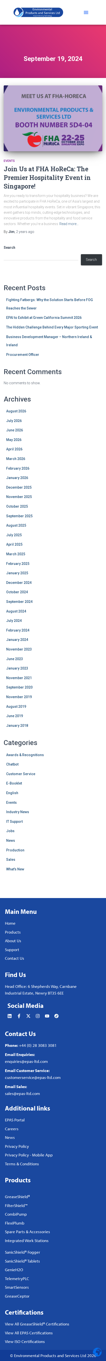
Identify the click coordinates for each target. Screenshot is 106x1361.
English (12, 793)
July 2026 (14, 421)
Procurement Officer (22, 355)
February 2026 (17, 468)
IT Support (14, 822)
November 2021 (19, 678)
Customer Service (20, 774)
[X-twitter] (28, 1016)
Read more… (69, 224)
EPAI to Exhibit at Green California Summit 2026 (44, 318)
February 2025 (17, 564)
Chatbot (12, 764)
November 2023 (19, 649)
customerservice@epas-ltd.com (33, 1077)
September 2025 (19, 516)
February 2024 (17, 630)
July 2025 (14, 535)
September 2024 (19, 602)
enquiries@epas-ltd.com (26, 1061)
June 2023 (14, 659)
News (10, 841)
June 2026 (14, 430)
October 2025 (17, 506)
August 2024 (16, 611)
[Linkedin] (9, 1016)
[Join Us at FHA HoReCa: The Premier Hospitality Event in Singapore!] (53, 118)
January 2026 (17, 478)
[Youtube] (47, 1016)
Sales (10, 860)
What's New (15, 869)
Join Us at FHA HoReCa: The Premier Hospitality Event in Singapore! (47, 177)
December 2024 (19, 583)
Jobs (10, 831)
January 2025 (17, 573)
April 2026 (14, 449)
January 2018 (17, 726)
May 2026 (13, 440)
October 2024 (17, 592)
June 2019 (14, 716)
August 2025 (16, 525)
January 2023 (17, 668)
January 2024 (17, 640)
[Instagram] (37, 1016)
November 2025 (19, 497)
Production (15, 850)
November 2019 (19, 697)
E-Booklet (14, 783)
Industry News (17, 812)
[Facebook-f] (19, 1016)
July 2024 (14, 621)
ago (25, 232)
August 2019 (16, 707)
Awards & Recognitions (25, 755)
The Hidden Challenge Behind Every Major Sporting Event (52, 327)
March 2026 (15, 459)
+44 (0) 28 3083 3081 (38, 1045)
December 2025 (19, 487)
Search (9, 247)
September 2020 (19, 687)
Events (9, 161)
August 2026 (16, 411)
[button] (86, 12)
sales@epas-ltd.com (22, 1093)
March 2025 (15, 554)
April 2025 (14, 544)
